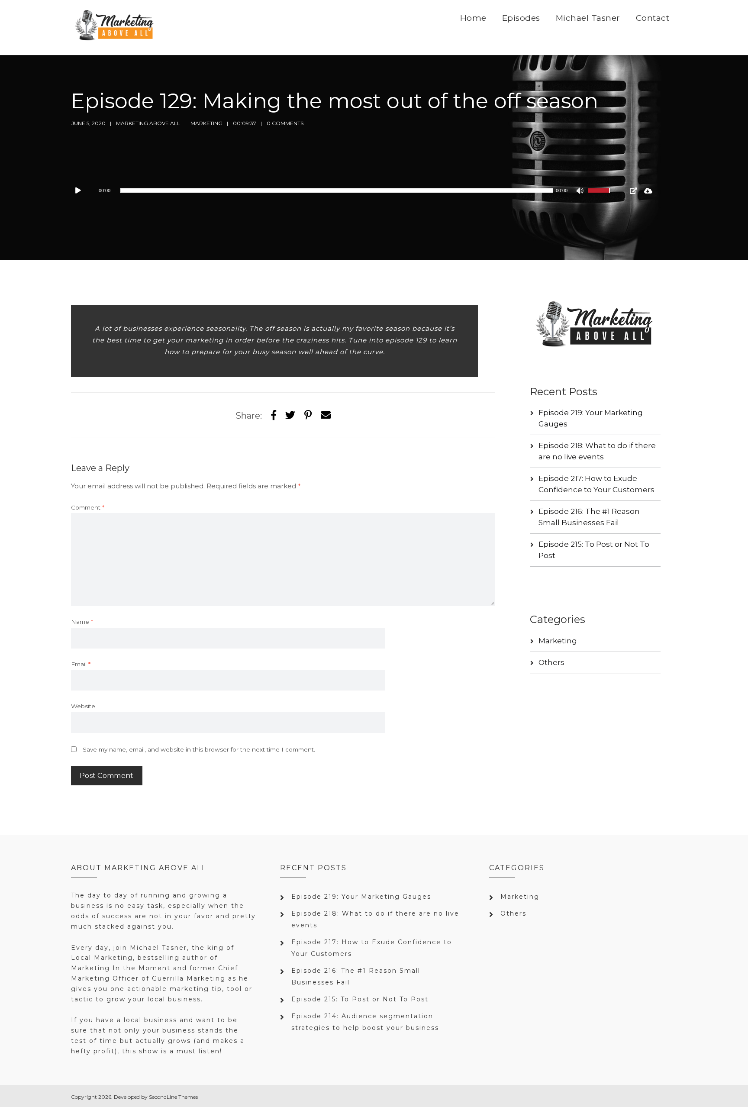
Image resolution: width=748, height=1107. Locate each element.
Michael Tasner (588, 18)
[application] (343, 190)
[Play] (82, 190)
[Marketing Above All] (115, 27)
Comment (87, 507)
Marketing (206, 123)
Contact (653, 18)
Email (80, 664)
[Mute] (581, 191)
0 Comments (285, 123)
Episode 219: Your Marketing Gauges (361, 896)
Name (82, 621)
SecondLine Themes (173, 1097)
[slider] (600, 196)
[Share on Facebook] (273, 415)
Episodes (521, 18)
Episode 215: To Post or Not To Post (360, 999)
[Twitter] (290, 415)
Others (551, 662)
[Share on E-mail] (326, 415)
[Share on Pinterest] (308, 415)
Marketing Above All (148, 123)
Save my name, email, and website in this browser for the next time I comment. (199, 749)
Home (473, 18)
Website (83, 706)
